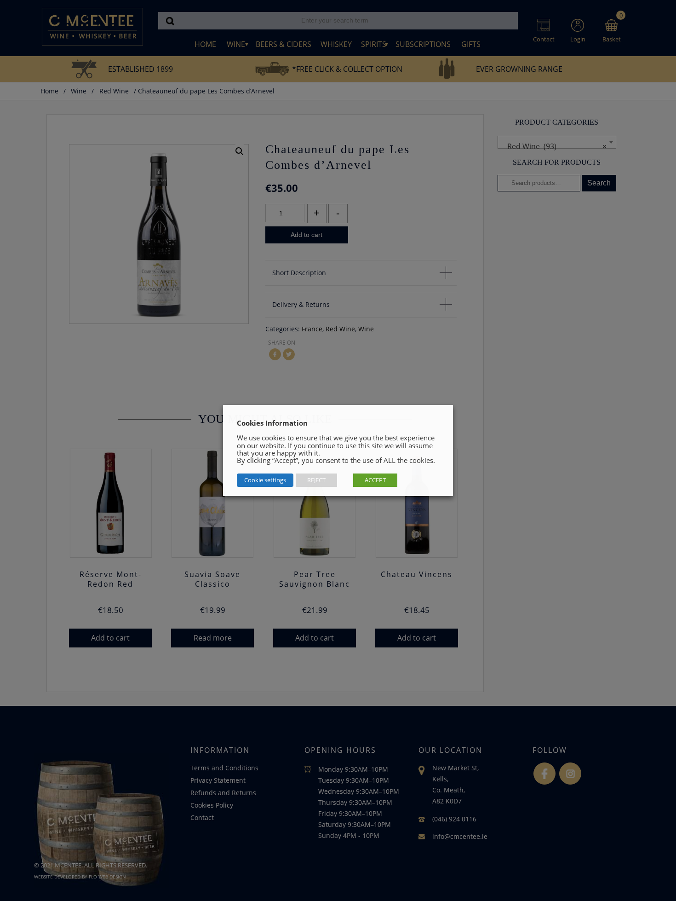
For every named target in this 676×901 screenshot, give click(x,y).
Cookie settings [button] (265, 480)
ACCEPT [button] (375, 480)
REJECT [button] (316, 480)
